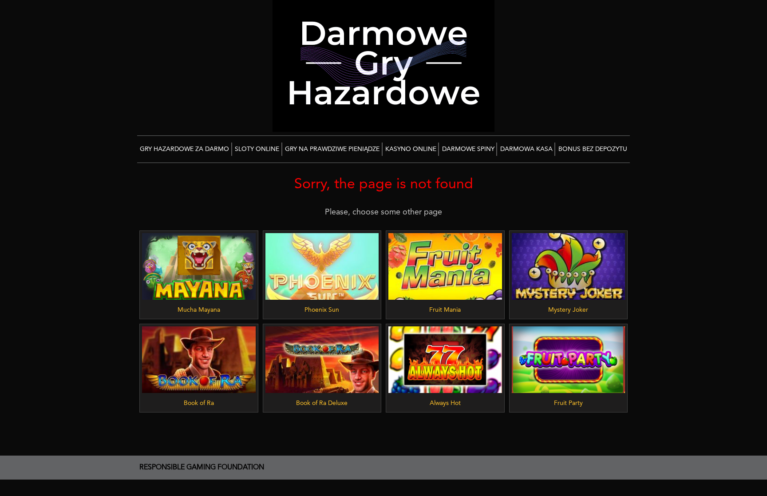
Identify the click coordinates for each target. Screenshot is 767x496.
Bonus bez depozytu (592, 149)
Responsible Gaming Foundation (201, 467)
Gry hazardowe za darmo (184, 149)
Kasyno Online (410, 149)
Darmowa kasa (526, 149)
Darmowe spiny (468, 149)
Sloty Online (257, 149)
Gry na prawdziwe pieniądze (332, 149)
